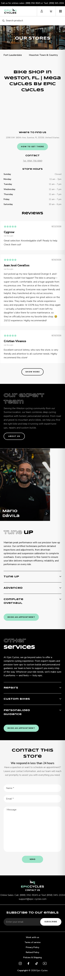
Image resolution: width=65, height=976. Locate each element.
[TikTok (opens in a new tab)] (36, 964)
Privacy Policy (32, 947)
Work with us (32, 937)
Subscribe (50, 922)
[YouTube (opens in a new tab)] (45, 964)
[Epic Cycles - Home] (10, 11)
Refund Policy (32, 952)
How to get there (32, 146)
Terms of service (32, 942)
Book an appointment (21, 617)
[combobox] (34, 21)
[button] (60, 11)
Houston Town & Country (43, 55)
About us (14, 436)
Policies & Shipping (32, 957)
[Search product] (3, 21)
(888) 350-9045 (32, 3)
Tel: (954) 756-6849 (32, 160)
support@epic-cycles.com (32, 899)
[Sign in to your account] (41, 11)
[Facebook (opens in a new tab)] (28, 964)
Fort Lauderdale (13, 55)
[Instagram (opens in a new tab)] (20, 964)
